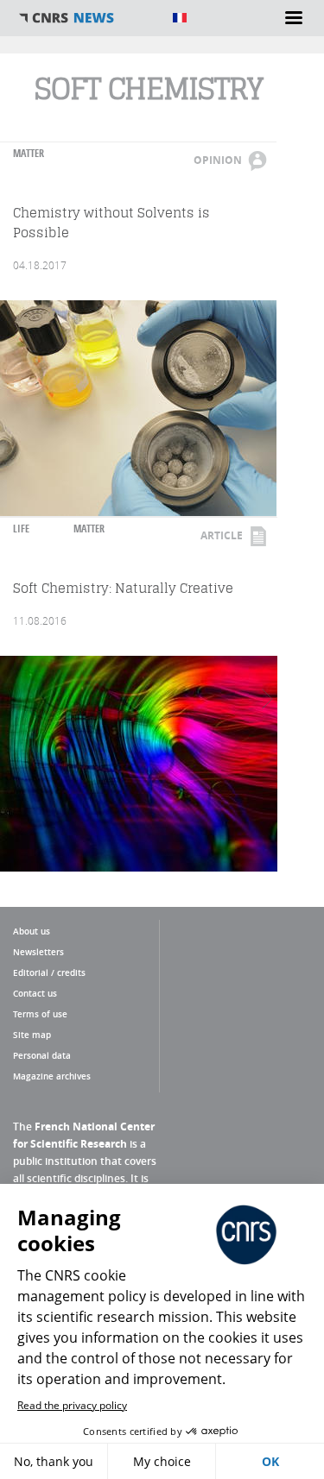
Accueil (86, 18)
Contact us (35, 993)
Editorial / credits (49, 972)
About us (31, 931)
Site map (32, 1035)
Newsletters (38, 952)
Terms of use (40, 1014)
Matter (28, 153)
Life (21, 528)
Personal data (42, 1055)
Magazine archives (52, 1076)
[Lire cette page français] (180, 17)
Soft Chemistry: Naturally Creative (123, 588)
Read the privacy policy (72, 1405)
